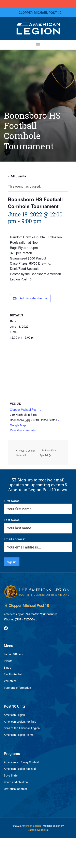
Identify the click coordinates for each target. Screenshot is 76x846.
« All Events (17, 176)
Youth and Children (16, 782)
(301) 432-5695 (20, 619)
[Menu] (38, 44)
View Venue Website (23, 430)
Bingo (7, 667)
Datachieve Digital (38, 830)
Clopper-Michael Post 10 (25, 409)
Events (8, 661)
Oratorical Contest (15, 789)
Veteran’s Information (17, 688)
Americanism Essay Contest (21, 762)
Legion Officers (13, 654)
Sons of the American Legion (22, 728)
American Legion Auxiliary (20, 721)
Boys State (10, 775)
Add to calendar (31, 298)
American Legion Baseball (20, 769)
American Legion (14, 715)
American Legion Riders (18, 735)
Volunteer (10, 681)
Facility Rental (12, 674)
